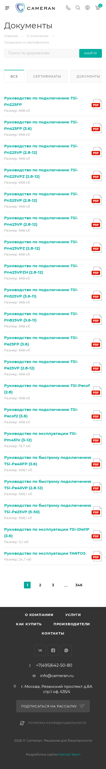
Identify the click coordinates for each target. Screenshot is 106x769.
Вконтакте (40, 650)
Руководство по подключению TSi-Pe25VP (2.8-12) (41, 364)
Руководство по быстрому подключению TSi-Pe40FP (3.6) (47, 460)
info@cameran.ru (57, 675)
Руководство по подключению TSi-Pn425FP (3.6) (41, 125)
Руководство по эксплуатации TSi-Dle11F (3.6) (47, 532)
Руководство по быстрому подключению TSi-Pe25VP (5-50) (47, 508)
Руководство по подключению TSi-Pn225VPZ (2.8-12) (41, 173)
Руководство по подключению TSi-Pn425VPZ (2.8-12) (41, 245)
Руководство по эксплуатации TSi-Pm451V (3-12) (40, 436)
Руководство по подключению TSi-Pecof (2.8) (47, 388)
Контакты (53, 633)
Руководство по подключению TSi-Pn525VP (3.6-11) (41, 293)
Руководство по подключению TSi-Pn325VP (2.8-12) (41, 197)
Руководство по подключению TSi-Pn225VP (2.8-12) (41, 149)
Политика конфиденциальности (57, 723)
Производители (72, 624)
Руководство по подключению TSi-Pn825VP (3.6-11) (41, 317)
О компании (39, 615)
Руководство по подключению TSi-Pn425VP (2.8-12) (41, 221)
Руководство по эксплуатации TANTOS (45, 553)
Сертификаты (47, 76)
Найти (90, 53)
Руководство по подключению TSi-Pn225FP (41, 101)
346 (78, 585)
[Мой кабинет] (87, 8)
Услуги (73, 615)
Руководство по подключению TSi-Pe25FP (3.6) (41, 341)
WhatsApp (66, 650)
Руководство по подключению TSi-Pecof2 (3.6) (41, 412)
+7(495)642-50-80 (54, 665)
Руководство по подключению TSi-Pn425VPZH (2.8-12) (41, 269)
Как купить (29, 624)
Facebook (53, 650)
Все (14, 76)
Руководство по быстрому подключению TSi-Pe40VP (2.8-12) (47, 484)
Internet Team (69, 754)
